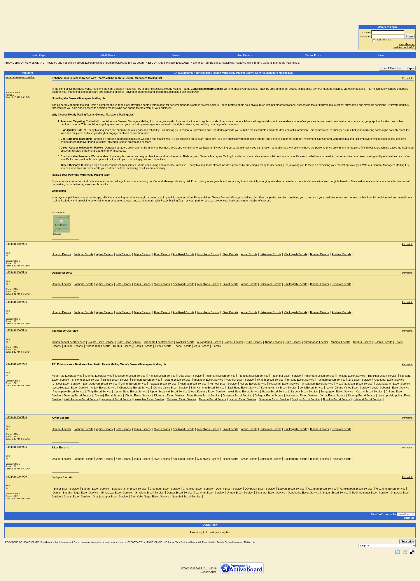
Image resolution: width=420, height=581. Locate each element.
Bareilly (216, 346)
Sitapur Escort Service (335, 492)
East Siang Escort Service (243, 387)
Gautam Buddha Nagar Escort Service (75, 492)
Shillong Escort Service (86, 379)
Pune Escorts (254, 342)
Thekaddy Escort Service (208, 379)
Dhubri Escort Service (138, 395)
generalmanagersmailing (20, 77)
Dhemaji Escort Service (108, 395)
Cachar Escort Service (369, 391)
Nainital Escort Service (162, 375)
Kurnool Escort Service (223, 383)
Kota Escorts (123, 254)
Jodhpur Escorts (83, 254)
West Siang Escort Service (243, 391)
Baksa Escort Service (274, 391)
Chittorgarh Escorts (295, 254)
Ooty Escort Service (190, 375)
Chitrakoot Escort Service (198, 488)
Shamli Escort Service (77, 496)
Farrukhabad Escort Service (356, 488)
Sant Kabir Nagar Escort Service (150, 496)
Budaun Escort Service (95, 488)
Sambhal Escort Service (186, 496)
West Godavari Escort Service (70, 387)
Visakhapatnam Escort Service (354, 383)
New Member (407, 44)
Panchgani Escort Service (319, 375)
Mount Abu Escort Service (67, 375)
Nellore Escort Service (253, 383)
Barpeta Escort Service (304, 391)
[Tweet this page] (397, 551)
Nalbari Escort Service (242, 399)
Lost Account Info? (404, 47)
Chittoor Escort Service (66, 383)
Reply (410, 68)
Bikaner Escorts (319, 254)
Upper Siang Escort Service (130, 391)
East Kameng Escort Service (207, 387)
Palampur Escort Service (286, 375)
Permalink (407, 78)
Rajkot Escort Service (101, 342)
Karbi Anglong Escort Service (81, 399)
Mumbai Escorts (340, 342)
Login (409, 36)
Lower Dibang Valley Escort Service (347, 387)
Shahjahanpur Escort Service (110, 496)
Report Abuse (208, 572)
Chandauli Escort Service (165, 488)
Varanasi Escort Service (210, 492)
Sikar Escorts (230, 254)
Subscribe (407, 541)
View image (57, 233)
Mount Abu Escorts (208, 254)
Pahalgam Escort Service (253, 375)
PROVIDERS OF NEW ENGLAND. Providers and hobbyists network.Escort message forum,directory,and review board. (74, 62)
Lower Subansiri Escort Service (390, 387)
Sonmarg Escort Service (146, 379)
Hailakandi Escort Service (301, 395)
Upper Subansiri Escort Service (168, 391)
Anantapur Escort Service (389, 379)
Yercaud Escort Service (300, 379)
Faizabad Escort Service (322, 488)
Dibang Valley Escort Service (170, 387)
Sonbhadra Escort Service (303, 492)
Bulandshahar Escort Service (129, 488)
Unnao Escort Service (240, 492)
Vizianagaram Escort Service (393, 383)
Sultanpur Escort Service (270, 492)
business (409, 517)
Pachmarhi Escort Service (220, 375)
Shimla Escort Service (116, 379)
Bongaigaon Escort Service (337, 391)
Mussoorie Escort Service (130, 375)
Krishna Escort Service (193, 383)
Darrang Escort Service (77, 395)
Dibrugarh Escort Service (169, 395)
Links (381, 55)
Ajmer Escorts (104, 254)
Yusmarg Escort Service (331, 379)
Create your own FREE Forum (199, 568)
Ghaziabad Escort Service (116, 492)
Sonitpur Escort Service (306, 399)
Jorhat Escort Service (332, 395)
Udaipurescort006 (16, 243)
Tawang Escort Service (177, 379)
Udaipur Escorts (61, 254)
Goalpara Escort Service (237, 395)
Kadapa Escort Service (163, 383)
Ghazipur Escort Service (149, 492)
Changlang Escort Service (134, 387)
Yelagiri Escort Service (270, 379)
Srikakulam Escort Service (317, 383)
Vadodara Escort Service (158, 342)
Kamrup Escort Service (361, 395)
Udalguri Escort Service (368, 399)
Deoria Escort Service (229, 488)
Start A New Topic (392, 68)
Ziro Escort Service (359, 379)
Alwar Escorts (162, 254)
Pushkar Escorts (341, 254)
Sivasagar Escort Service (274, 399)
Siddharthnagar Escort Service (370, 492)
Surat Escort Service (129, 342)
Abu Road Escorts (183, 254)
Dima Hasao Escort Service (203, 395)
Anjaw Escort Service (103, 387)
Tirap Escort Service (99, 391)
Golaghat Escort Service (269, 395)
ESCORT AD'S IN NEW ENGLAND (168, 62)
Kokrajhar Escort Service (149, 399)
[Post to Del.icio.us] (412, 551)
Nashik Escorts (185, 342)
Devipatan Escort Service (260, 488)
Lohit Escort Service (311, 387)
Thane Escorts (273, 342)
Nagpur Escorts (233, 342)
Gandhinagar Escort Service (68, 342)
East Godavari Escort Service (100, 383)
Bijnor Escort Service (66, 488)
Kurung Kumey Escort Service (279, 387)
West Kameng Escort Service (208, 391)
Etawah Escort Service (291, 488)
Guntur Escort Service (133, 383)
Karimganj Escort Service (116, 399)
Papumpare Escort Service (68, 391)
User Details (244, 55)
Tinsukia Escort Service (336, 399)
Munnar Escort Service (98, 375)
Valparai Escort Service (240, 379)
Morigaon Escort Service (181, 399)
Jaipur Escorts (142, 254)
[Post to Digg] (405, 551)
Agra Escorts (201, 346)
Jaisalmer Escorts (270, 254)
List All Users (107, 55)
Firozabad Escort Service (390, 488)
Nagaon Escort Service (212, 399)
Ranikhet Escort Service (382, 375)
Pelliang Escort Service (351, 375)
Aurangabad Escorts (209, 342)
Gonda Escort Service (179, 492)
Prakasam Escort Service (284, 383)
